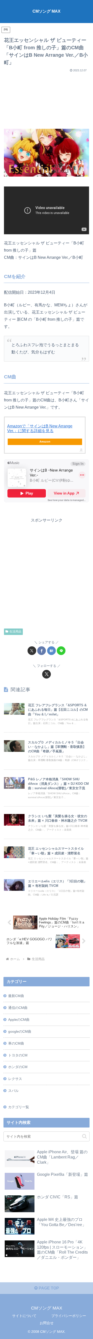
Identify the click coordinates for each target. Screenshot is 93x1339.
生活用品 (15, 631)
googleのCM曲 (19, 1031)
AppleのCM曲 (19, 1020)
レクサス (15, 1079)
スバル (13, 1091)
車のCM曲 (16, 1043)
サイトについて (24, 1316)
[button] (84, 1136)
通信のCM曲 (18, 1008)
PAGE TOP (48, 1288)
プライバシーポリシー (68, 1316)
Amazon (44, 441)
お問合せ (47, 1323)
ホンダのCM (18, 1067)
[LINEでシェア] (61, 650)
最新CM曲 (16, 996)
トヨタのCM (18, 1055)
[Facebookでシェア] (41, 650)
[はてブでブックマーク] (51, 650)
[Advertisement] (46, 98)
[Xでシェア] (32, 650)
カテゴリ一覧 (18, 1107)
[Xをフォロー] (46, 674)
